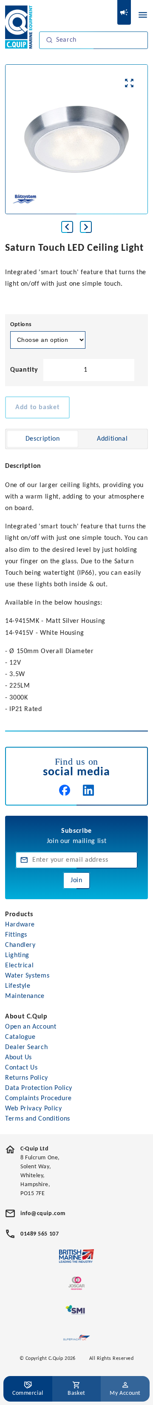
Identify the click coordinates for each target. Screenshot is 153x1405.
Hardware (20, 924)
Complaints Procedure (38, 1098)
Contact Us (21, 1067)
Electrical (19, 965)
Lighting (17, 955)
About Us (18, 1057)
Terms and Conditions (37, 1118)
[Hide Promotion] (124, 12)
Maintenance (25, 996)
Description (43, 439)
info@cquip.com (42, 1213)
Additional (112, 439)
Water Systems (27, 975)
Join (76, 880)
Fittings (16, 935)
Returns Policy (26, 1078)
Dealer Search (26, 1047)
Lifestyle (18, 986)
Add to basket (37, 407)
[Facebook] (65, 790)
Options (21, 324)
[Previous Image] (67, 227)
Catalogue (20, 1037)
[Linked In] (88, 790)
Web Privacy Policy (33, 1108)
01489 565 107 (39, 1234)
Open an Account (31, 1027)
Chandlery (20, 945)
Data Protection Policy (38, 1088)
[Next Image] (86, 227)
